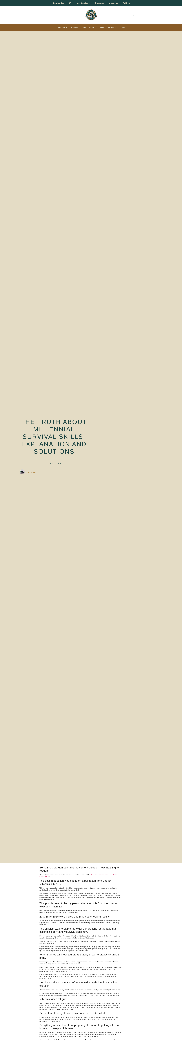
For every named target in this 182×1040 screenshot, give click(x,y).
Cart (123, 27)
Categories (61, 27)
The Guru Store (112, 27)
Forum (101, 27)
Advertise (74, 27)
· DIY (69, 3)
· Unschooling (113, 3)
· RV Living (126, 3)
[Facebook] (129, 15)
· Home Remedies (81, 3)
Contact (92, 27)
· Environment (99, 3)
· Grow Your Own (58, 3)
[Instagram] (133, 15)
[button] (40, 16)
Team (84, 27)
